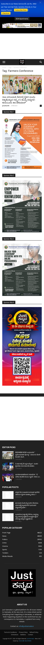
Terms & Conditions (10, 632)
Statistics (23, 635)
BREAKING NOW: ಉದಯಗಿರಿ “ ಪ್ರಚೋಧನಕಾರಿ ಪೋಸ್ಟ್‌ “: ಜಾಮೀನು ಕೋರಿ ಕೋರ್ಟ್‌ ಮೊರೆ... (27, 454)
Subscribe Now (21, 10)
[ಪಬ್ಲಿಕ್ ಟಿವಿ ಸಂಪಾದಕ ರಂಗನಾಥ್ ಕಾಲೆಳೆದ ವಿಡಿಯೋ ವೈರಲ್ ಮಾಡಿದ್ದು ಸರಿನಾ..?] (8, 495)
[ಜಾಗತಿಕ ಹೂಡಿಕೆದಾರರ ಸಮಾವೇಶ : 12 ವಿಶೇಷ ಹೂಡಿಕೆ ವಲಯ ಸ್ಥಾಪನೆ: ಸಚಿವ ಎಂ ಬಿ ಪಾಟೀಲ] (8, 477)
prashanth (5, 105)
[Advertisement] (22, 46)
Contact (30, 635)
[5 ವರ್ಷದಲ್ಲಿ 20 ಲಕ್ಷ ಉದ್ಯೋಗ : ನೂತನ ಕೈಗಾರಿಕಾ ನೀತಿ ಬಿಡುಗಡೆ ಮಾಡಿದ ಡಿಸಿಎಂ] (8, 466)
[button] (40, 2)
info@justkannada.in (26, 626)
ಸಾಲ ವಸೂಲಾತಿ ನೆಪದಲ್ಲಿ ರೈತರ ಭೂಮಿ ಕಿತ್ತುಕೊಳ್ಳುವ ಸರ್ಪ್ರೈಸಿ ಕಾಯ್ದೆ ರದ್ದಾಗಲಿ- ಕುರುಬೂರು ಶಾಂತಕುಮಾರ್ (18, 100)
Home (4, 67)
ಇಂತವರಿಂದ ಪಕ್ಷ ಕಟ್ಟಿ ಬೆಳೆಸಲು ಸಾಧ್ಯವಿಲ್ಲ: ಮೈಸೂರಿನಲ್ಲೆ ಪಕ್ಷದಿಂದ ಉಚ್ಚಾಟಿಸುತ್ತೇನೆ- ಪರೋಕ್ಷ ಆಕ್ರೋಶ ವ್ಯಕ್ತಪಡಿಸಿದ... (27, 516)
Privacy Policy (23, 632)
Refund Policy (34, 632)
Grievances (14, 635)
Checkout (5, 13)
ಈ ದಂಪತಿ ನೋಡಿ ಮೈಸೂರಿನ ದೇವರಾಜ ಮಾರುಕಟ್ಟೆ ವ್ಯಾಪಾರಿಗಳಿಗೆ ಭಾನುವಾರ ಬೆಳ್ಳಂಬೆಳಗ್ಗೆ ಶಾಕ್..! (26, 505)
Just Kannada (30, 638)
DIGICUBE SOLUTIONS (25, 641)
